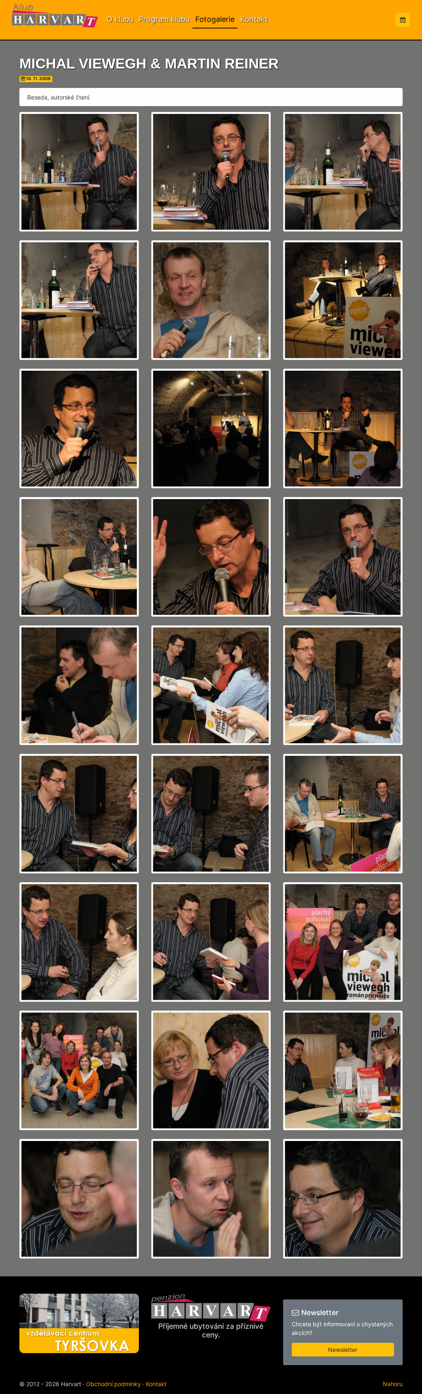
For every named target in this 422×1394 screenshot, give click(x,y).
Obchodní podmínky (113, 1383)
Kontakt (254, 19)
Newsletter (342, 1349)
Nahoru (393, 1383)
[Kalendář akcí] (402, 20)
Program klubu (164, 19)
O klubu (120, 19)
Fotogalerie (214, 19)
